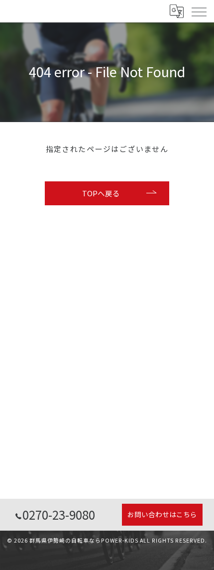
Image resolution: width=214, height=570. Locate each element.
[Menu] (198, 11)
